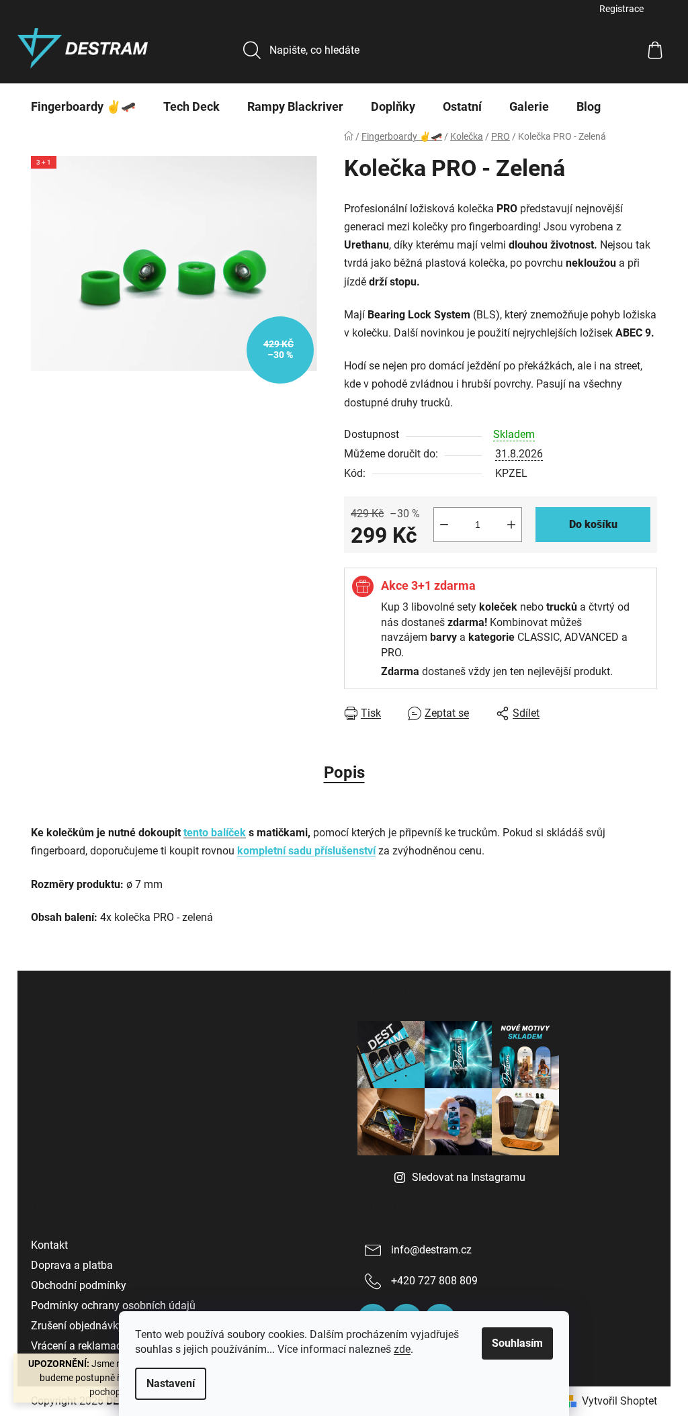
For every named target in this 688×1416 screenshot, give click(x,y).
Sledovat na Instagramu (468, 1177)
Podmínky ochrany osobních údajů (113, 1305)
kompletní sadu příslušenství (306, 850)
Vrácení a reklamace (79, 1345)
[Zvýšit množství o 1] (511, 524)
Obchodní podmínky (78, 1285)
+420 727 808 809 (434, 1280)
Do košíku (593, 524)
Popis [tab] (344, 772)
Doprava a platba (72, 1265)
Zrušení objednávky (77, 1325)
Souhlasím (517, 1343)
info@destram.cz (431, 1249)
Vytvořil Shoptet (619, 1401)
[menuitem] (83, 107)
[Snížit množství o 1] (444, 524)
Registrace (621, 8)
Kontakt (49, 1245)
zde (402, 1349)
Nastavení (170, 1383)
